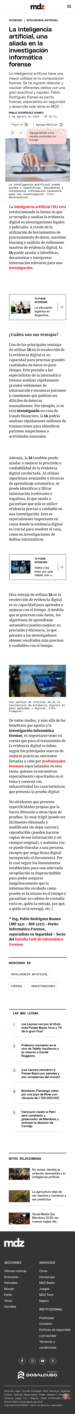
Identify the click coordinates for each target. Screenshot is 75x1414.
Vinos (8, 1301)
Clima (43, 1271)
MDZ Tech (46, 1295)
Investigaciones (43, 986)
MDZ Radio (47, 1283)
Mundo (9, 1289)
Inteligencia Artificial (29, 974)
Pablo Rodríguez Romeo (26, 113)
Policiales (11, 1283)
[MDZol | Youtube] (42, 1361)
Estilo (8, 1295)
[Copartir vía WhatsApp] (12, 133)
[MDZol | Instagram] (32, 1361)
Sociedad (15, 20)
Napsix (44, 1301)
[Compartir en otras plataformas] (21, 133)
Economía (11, 1277)
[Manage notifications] (65, 1396)
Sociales (10, 1306)
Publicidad (46, 1318)
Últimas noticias (15, 1271)
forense (16, 986)
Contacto (45, 1324)
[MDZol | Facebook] (22, 1361)
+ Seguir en (16, 124)
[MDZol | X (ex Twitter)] (53, 1361)
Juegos (44, 1289)
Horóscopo (47, 1277)
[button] (69, 6)
